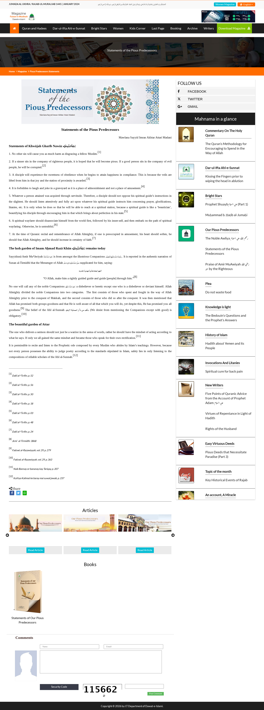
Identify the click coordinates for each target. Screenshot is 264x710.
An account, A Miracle (220, 495)
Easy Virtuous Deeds (219, 443)
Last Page (158, 28)
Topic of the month (218, 471)
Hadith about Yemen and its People (224, 345)
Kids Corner (138, 28)
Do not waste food (218, 292)
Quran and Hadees (34, 28)
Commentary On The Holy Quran (223, 133)
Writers (209, 28)
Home (12, 71)
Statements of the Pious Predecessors (222, 251)
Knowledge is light (218, 307)
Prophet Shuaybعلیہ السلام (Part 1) (226, 204)
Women (118, 28)
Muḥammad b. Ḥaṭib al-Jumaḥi (226, 215)
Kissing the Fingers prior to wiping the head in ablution (224, 178)
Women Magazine (225, 4)
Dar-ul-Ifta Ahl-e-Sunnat (69, 28)
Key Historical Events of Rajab (226, 480)
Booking (175, 28)
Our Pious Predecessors (222, 230)
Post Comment (155, 693)
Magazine (22, 71)
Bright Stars (99, 28)
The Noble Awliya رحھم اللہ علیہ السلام (226, 238)
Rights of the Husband (221, 429)
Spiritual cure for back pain (224, 371)
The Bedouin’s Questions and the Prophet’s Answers (225, 317)
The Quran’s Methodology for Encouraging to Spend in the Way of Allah (226, 148)
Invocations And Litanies (222, 363)
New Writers (214, 385)
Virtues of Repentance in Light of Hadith (228, 415)
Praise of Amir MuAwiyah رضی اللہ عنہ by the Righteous (227, 266)
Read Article (35, 550)
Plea (208, 283)
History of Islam (216, 335)
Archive (192, 28)
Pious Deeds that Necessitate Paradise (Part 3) (226, 454)
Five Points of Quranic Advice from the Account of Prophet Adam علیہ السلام (226, 398)
